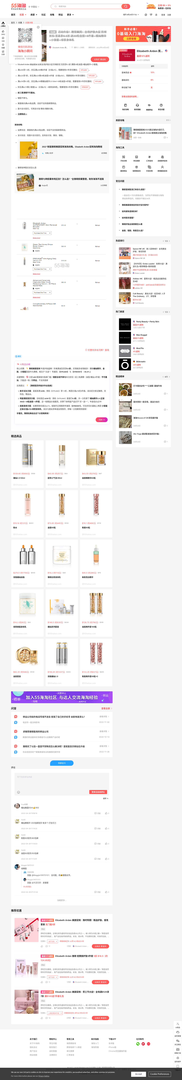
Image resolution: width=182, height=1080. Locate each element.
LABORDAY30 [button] (54, 1013)
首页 (13, 22)
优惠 (22, 14)
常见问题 (53, 1043)
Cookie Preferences (159, 1074)
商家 (33, 14)
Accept (138, 1074)
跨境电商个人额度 (74, 1047)
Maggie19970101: (34, 880)
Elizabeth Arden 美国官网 (61, 48)
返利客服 (53, 1051)
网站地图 (33, 1055)
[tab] (143, 189)
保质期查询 (137, 171)
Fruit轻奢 (24, 804)
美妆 (19, 356)
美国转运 (149, 110)
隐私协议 (33, 1047)
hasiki (23, 820)
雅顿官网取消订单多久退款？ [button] (134, 189)
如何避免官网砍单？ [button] (130, 211)
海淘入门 (95, 1043)
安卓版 (111, 1043)
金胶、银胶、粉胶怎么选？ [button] (133, 230)
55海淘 (18, 6)
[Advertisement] (143, 469)
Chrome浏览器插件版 (118, 1051)
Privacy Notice (44, 1076)
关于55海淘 (35, 1043)
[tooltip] (25, 44)
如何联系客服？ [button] (128, 218)
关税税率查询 (162, 161)
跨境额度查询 (162, 171)
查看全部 (105, 708)
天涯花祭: (30, 872)
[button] (33, 6)
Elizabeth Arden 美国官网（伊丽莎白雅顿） (152, 51)
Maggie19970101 (27, 865)
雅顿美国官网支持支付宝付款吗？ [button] (136, 205)
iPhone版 (112, 1047)
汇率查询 (149, 161)
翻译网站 (123, 171)
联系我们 (53, 1047)
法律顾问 (53, 1055)
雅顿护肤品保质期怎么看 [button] (132, 224)
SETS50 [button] (51, 941)
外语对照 (149, 171)
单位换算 (136, 161)
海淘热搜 (95, 1047)
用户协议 (33, 1051)
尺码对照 (123, 161)
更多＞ (168, 120)
